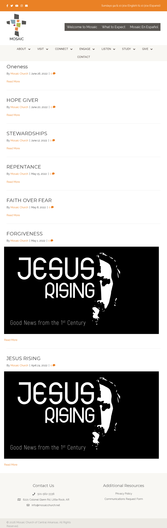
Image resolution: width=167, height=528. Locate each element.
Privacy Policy (123, 493)
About (21, 49)
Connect (61, 49)
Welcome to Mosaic (82, 27)
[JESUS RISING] (81, 415)
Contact (83, 57)
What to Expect (113, 27)
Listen (106, 49)
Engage (84, 49)
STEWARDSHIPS (27, 133)
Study (126, 49)
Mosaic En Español (144, 27)
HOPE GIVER (22, 100)
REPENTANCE (24, 167)
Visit (40, 49)
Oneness (17, 67)
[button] (29, 49)
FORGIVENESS (25, 234)
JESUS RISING (24, 358)
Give (145, 49)
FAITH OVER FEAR (29, 200)
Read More (13, 81)
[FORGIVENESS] (81, 290)
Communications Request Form (124, 499)
